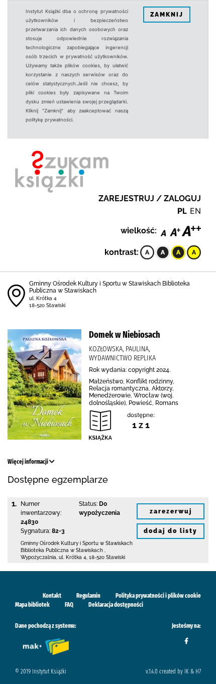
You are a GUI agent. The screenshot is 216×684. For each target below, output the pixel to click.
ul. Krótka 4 (43, 298)
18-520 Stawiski (47, 305)
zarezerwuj (171, 511)
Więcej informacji (28, 461)
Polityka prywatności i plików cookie (158, 595)
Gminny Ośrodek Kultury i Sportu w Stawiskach (77, 543)
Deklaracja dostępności (115, 604)
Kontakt (52, 595)
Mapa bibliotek (32, 604)
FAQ (69, 604)
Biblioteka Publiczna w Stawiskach (62, 550)
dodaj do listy (170, 530)
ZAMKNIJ (166, 14)
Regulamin (88, 595)
